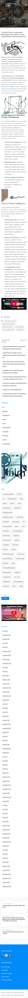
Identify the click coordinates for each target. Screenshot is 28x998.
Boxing (21, 498)
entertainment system (7, 326)
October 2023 (6, 691)
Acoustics (19, 494)
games (16, 526)
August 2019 (6, 846)
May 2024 (5, 671)
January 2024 (6, 683)
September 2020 (7, 797)
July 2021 (5, 756)
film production (15, 521)
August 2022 (6, 732)
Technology (5, 435)
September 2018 (7, 886)
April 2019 (5, 858)
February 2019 (6, 866)
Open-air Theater (5, 967)
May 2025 (5, 647)
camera (4, 503)
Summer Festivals (20, 558)
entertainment (17, 508)
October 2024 (6, 659)
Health (4, 419)
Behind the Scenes (12, 498)
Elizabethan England (6, 973)
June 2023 (5, 708)
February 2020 (6, 825)
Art (3, 407)
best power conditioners (10, 321)
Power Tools (15, 544)
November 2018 (7, 878)
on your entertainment (11, 88)
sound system (20, 329)
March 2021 (6, 773)
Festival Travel (20, 517)
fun (23, 521)
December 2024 (7, 651)
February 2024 (6, 679)
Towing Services (6, 577)
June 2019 (5, 850)
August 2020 (6, 801)
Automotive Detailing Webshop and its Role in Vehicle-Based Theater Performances (14, 347)
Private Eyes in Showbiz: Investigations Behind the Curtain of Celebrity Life (14, 384)
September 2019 (7, 841)
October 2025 (6, 639)
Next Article (22, 340)
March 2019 (6, 862)
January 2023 (6, 720)
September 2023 (7, 696)
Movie (4, 423)
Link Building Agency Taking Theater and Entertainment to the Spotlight (13, 371)
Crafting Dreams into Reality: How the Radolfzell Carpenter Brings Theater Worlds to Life (14, 355)
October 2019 (6, 837)
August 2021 (6, 752)
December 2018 (7, 874)
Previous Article (6, 340)
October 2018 (6, 882)
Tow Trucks (17, 577)
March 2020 (6, 821)
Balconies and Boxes (6, 980)
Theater (4, 439)
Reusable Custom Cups (8, 554)
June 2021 (5, 760)
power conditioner (19, 326)
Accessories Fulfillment (8, 494)
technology (5, 563)
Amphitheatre (4, 970)
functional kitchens (7, 526)
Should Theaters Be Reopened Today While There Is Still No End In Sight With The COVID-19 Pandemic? (14, 919)
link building (16, 535)
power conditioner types (8, 329)
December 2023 (7, 687)
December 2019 (7, 833)
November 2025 (7, 635)
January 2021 (6, 781)
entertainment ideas (7, 512)
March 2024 (6, 675)
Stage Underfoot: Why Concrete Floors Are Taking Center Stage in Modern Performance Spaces (14, 364)
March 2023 (6, 716)
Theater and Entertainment (9, 567)
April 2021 (5, 769)
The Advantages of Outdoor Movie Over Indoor (14, 906)
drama (19, 503)
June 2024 (5, 667)
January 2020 (6, 829)
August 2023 (6, 700)
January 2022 (6, 744)
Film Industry (6, 521)
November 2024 (7, 655)
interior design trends (17, 531)
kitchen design (6, 535)
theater (13, 563)
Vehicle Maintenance (18, 581)
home (23, 526)
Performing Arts (6, 427)
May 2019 (5, 854)
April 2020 (5, 817)
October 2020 (6, 793)
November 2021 (7, 748)
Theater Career (5, 976)
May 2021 (5, 764)
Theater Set (17, 572)
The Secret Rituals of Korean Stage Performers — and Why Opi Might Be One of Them (15, 378)
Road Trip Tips (20, 554)
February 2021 (6, 777)
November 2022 (7, 728)
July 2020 (5, 805)
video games (6, 586)
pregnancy (5, 549)
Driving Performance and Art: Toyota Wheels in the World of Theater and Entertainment (14, 395)
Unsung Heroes (6, 581)
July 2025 (5, 643)
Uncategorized (6, 443)
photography (6, 544)
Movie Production (7, 540)
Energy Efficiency (6, 508)
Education (5, 411)
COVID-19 (12, 503)
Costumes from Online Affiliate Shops (12, 389)
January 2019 (6, 870)
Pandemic (17, 540)
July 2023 (5, 704)
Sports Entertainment (7, 558)
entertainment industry (8, 517)
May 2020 (5, 813)
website (21, 586)
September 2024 (7, 663)
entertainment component (8, 324)
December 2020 (7, 785)
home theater (6, 531)
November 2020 (7, 789)
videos (14, 586)
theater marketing (7, 572)
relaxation (13, 549)
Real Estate (5, 431)
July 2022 (5, 736)
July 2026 (5, 631)
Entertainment (7, 317)
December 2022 (7, 724)
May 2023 (5, 712)
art (3, 498)
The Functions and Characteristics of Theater (13, 932)
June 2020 (5, 809)
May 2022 (5, 740)
